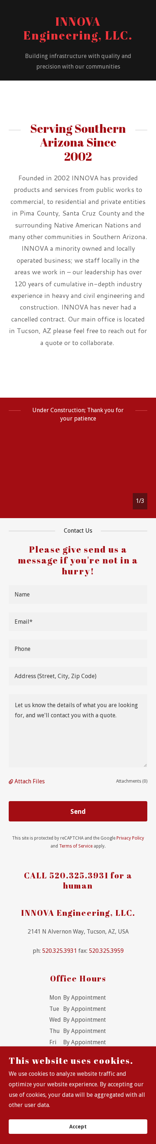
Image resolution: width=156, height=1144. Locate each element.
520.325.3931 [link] (59, 950)
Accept (78, 1126)
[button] (12, 781)
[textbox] (78, 594)
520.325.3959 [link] (106, 950)
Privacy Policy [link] (130, 838)
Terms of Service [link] (76, 846)
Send (78, 811)
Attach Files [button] (30, 781)
